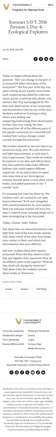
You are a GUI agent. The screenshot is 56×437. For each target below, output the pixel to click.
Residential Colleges (12, 335)
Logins (31, 340)
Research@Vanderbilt (13, 344)
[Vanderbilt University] (28, 321)
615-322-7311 (21, 361)
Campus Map (34, 344)
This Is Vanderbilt (10, 340)
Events (31, 335)
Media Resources (36, 348)
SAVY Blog (41, 289)
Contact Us (35, 361)
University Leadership (13, 331)
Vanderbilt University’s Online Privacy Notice (28, 365)
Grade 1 (9, 289)
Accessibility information (41, 417)
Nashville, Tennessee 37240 (28, 357)
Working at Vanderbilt (38, 331)
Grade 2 (24, 289)
